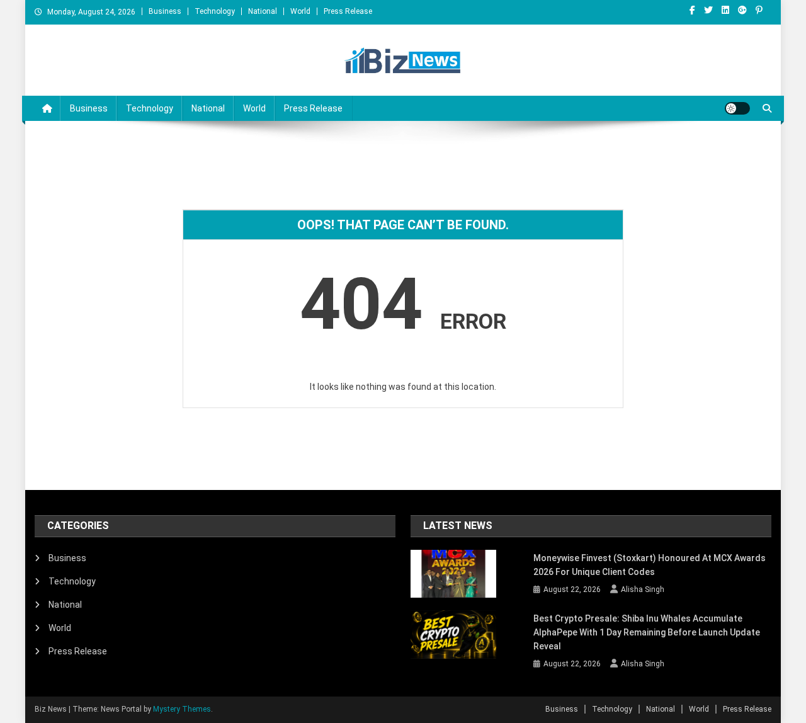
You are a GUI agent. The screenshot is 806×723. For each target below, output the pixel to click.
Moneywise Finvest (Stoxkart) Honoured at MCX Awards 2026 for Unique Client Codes (649, 565)
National (262, 11)
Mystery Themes (182, 709)
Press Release (348, 11)
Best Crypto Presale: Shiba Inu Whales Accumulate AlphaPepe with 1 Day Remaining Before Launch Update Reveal (646, 632)
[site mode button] (737, 108)
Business (165, 11)
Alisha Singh (642, 589)
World (300, 11)
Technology (215, 11)
